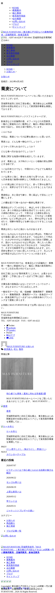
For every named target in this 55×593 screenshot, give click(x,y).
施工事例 (17, 13)
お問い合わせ (19, 21)
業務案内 (17, 10)
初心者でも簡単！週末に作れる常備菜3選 (26, 393)
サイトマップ (19, 27)
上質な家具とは (13, 492)
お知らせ (29, 346)
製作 (21, 349)
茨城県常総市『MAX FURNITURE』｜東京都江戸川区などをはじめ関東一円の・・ (27, 550)
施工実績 (10, 526)
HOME (16, 8)
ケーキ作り (11, 431)
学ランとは (11, 501)
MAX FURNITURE (16, 346)
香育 (8, 411)
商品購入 (10, 523)
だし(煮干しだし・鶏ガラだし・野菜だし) (26, 449)
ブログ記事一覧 (13, 531)
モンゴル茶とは (13, 482)
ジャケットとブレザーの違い (20, 510)
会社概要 (17, 19)
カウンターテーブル (16, 454)
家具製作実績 (19, 16)
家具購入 (8, 349)
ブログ (16, 24)
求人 (16, 349)
